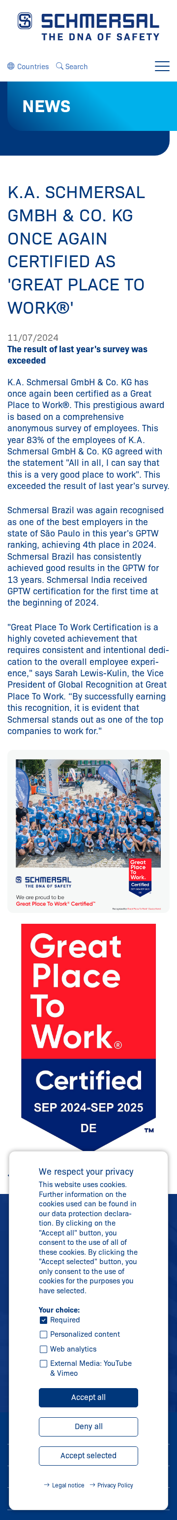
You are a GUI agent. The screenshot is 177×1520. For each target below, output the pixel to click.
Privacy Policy (115, 1485)
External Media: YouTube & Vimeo (91, 1368)
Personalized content (85, 1334)
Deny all (89, 1426)
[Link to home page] (88, 25)
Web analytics (73, 1349)
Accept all (88, 1397)
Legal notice (68, 1485)
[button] (28, 66)
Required (65, 1319)
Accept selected (88, 1455)
